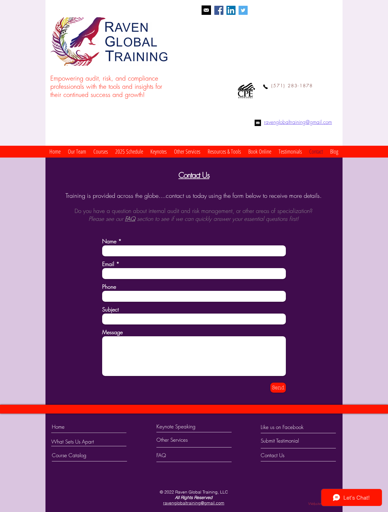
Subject (110, 309)
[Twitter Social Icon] (243, 10)
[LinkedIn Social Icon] (231, 10)
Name (109, 241)
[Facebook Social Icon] (218, 10)
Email (108, 264)
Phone (109, 286)
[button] (77, 152)
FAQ (130, 219)
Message (112, 332)
